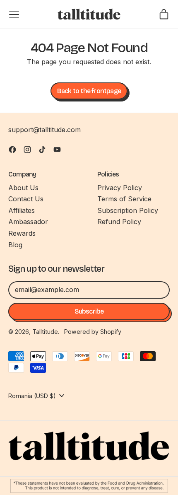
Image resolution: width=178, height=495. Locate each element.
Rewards (22, 233)
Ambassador (28, 221)
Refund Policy (119, 221)
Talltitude (45, 331)
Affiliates (21, 210)
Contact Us (25, 199)
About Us (23, 188)
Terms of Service (124, 199)
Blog (15, 245)
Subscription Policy (127, 210)
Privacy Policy (119, 188)
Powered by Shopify (92, 331)
